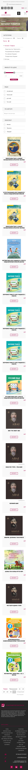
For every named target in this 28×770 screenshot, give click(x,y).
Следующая (20, 692)
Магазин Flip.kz (7, 731)
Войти (10, 4)
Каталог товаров (10, 45)
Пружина (8, 128)
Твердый (8, 131)
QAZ (25, 8)
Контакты (7, 744)
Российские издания (11, 54)
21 (19, 689)
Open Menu (18, 13)
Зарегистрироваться (16, 4)
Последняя (20, 694)
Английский (9, 91)
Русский (8, 102)
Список (19, 38)
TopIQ (7, 729)
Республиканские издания (12, 51)
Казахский (9, 94)
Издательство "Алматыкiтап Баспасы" (13, 49)
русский (8, 98)
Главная (3, 21)
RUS (23, 8)
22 (23, 689)
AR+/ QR (21, 744)
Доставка (21, 740)
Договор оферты (21, 732)
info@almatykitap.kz (21, 754)
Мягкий (8, 124)
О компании (7, 742)
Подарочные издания (11, 56)
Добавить (14, 164)
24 (7, 692)
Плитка (5, 41)
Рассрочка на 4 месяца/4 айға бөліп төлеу (21, 736)
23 (4, 692)
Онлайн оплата (21, 742)
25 (11, 692)
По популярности (7, 38)
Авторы (7, 59)
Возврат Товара (21, 746)
